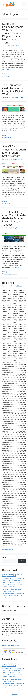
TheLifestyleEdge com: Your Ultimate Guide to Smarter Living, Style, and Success (14, 218)
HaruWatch (7, 137)
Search (4, 557)
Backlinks (8, 282)
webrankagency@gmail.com (10, 645)
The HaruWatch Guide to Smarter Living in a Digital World (12, 89)
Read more (5, 69)
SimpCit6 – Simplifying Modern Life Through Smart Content (14, 151)
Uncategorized (8, 549)
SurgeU (6, 76)
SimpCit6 (7, 203)
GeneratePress (14, 694)
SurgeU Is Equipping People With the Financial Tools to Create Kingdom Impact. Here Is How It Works (13, 33)
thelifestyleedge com (10, 274)
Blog (5, 74)
